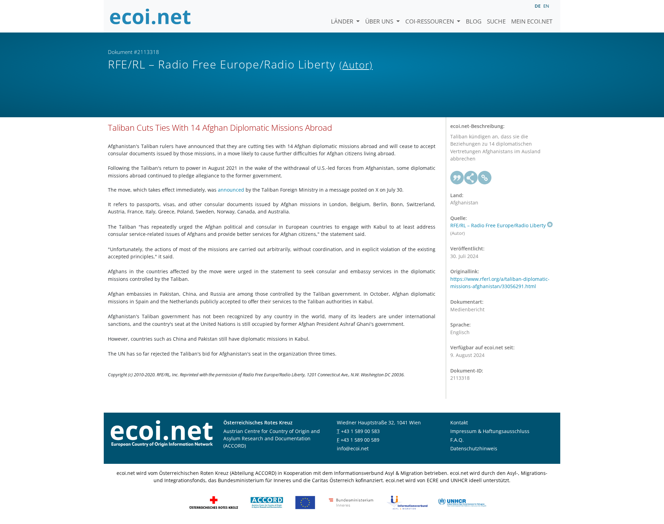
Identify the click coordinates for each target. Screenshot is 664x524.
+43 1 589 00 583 (360, 431)
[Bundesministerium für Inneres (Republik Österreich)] (351, 501)
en (546, 6)
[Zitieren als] (457, 178)
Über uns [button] (380, 21)
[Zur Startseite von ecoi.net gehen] (150, 16)
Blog (473, 21)
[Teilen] (471, 178)
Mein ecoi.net (531, 21)
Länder (343, 21)
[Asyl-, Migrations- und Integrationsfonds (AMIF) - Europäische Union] (305, 501)
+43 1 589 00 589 (360, 439)
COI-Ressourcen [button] (430, 21)
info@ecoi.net (353, 448)
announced (232, 189)
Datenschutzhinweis (473, 448)
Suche (496, 21)
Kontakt (459, 422)
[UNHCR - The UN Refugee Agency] (462, 501)
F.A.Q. (457, 439)
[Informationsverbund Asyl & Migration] (407, 501)
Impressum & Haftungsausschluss (489, 431)
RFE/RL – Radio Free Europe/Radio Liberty (498, 225)
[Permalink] (485, 178)
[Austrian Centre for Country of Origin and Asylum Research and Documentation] (267, 501)
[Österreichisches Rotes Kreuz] (214, 501)
